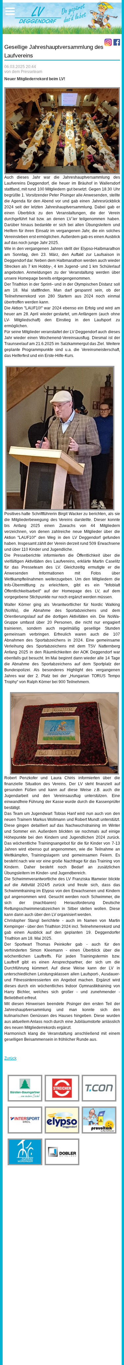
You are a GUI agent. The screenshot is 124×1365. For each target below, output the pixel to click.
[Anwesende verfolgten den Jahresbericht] (62, 131)
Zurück (10, 1058)
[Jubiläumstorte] (64, 733)
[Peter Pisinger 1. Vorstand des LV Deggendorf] (59, 438)
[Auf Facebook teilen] (116, 42)
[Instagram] (108, 42)
